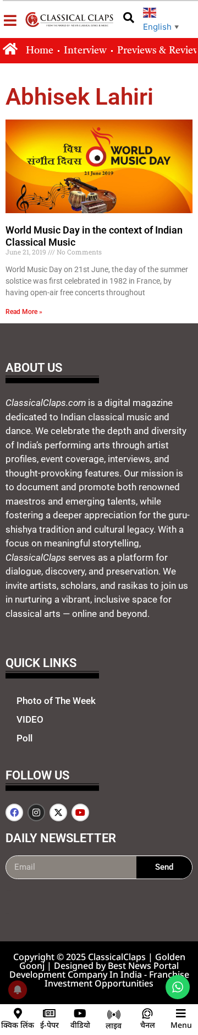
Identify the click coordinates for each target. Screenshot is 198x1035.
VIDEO (29, 719)
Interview (85, 51)
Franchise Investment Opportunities (117, 978)
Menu (181, 1025)
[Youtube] (80, 812)
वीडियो (80, 1025)
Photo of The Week (56, 700)
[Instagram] (36, 812)
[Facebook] (14, 812)
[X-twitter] (58, 812)
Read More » (24, 312)
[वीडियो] (80, 1013)
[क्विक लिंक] (17, 1013)
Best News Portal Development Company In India (94, 970)
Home (39, 51)
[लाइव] (113, 1014)
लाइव (114, 1025)
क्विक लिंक (17, 1025)
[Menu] (180, 1013)
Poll (24, 738)
